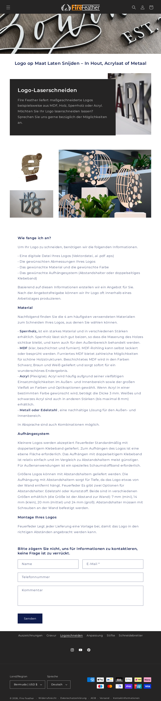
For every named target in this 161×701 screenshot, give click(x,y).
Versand (104, 698)
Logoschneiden (71, 635)
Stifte (111, 635)
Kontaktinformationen (126, 698)
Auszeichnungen (30, 635)
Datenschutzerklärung (73, 698)
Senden (30, 618)
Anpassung (95, 635)
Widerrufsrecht (47, 698)
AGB (93, 698)
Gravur (52, 635)
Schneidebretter (131, 635)
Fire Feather (26, 698)
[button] (8, 7)
